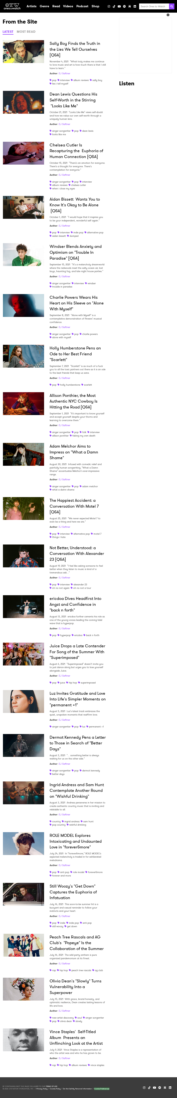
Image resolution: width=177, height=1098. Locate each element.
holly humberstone (70, 384)
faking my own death (83, 435)
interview (65, 80)
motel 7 (97, 534)
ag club (99, 970)
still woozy (57, 926)
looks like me (59, 134)
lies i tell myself (60, 83)
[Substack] (129, 6)
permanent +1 (96, 726)
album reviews (81, 80)
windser (92, 283)
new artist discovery (63, 1017)
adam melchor (90, 486)
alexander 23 (80, 584)
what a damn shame (63, 489)
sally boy (97, 80)
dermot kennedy (91, 770)
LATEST (8, 31)
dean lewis (87, 131)
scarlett (88, 384)
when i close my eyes (63, 188)
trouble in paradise (62, 286)
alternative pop (95, 232)
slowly (79, 1021)
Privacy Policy (42, 1089)
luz (83, 726)
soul (79, 1017)
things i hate (59, 537)
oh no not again (60, 588)
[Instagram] (108, 6)
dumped (74, 236)
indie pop (78, 232)
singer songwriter (61, 131)
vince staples (97, 1065)
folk (84, 432)
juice (62, 682)
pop (54, 80)
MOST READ (26, 31)
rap (54, 970)
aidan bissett (59, 236)
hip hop (73, 682)
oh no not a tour (82, 588)
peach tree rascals (81, 970)
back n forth (92, 635)
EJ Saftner (64, 73)
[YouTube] (119, 6)
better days (58, 774)
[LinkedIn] (134, 6)
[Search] (171, 6)
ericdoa (78, 635)
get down (72, 926)
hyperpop (65, 635)
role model (78, 872)
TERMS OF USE (51, 1086)
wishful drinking (77, 824)
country (56, 821)
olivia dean (66, 1021)
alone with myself (61, 337)
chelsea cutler (78, 185)
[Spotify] (124, 6)
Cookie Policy (55, 1089)
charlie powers (90, 334)
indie (62, 923)
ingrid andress (72, 821)
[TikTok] (114, 6)
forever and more (61, 875)
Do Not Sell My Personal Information (77, 1089)
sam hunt (88, 821)
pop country (59, 824)
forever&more (95, 872)
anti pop (64, 872)
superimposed (88, 682)
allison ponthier (60, 435)
